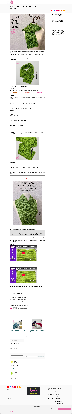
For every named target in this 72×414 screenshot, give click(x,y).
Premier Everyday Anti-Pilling (15, 103)
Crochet (11, 11)
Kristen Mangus (13, 9)
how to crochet (50, 394)
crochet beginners (23, 314)
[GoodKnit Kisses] (15, 2)
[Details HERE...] (56, 25)
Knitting (56, 396)
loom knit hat (58, 398)
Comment (11, 346)
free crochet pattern (35, 314)
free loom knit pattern (51, 391)
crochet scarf (28, 314)
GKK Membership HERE (38, 234)
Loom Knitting (58, 401)
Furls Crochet (12, 108)
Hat (59, 393)
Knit (53, 396)
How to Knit (54, 394)
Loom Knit (54, 398)
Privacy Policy (12, 411)
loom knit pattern (51, 399)
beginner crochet (12, 314)
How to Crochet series (40, 55)
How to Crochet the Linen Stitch (20, 297)
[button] (70, 406)
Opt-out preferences (5, 411)
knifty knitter (49, 396)
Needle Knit (60, 403)
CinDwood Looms (55, 388)
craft (60, 388)
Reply (12, 368)
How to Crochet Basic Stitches (21, 288)
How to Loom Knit (58, 394)
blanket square (50, 388)
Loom (49, 398)
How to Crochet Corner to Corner (20, 305)
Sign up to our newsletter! (14, 343)
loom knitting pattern (50, 403)
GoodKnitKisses (54, 393)
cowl (58, 388)
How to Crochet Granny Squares (21, 299)
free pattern (57, 391)
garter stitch (49, 393)
